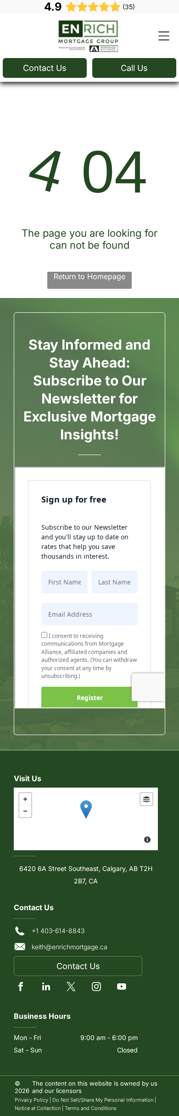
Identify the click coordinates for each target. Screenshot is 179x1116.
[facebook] (21, 988)
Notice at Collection (38, 1108)
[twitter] (71, 988)
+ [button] (25, 799)
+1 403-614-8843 (58, 931)
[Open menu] (163, 36)
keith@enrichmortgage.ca (69, 947)
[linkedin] (46, 988)
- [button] (25, 811)
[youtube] (122, 988)
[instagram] (96, 988)
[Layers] (146, 799)
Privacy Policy (31, 1100)
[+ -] (86, 819)
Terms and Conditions (91, 1108)
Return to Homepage (89, 276)
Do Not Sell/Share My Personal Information (102, 1100)
